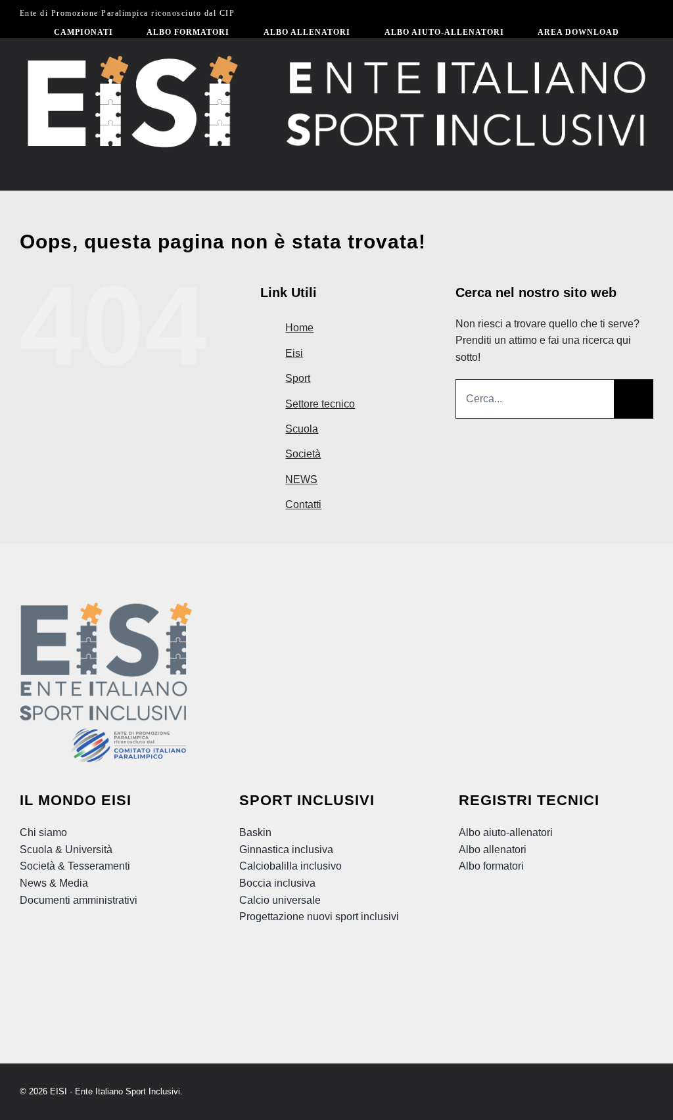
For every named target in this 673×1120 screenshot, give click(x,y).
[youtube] (94, 971)
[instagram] (117, 971)
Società (303, 453)
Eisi (294, 353)
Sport (297, 378)
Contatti (303, 504)
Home (299, 327)
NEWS (301, 479)
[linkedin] (141, 971)
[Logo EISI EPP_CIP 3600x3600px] (106, 607)
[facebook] (70, 971)
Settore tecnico (320, 403)
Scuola (301, 428)
